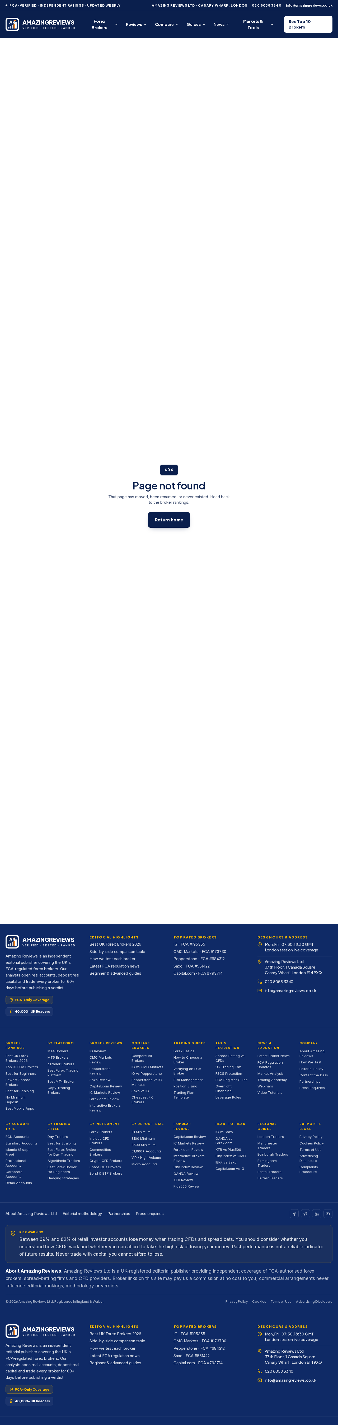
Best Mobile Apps (20, 1108)
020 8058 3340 (266, 5)
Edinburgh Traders (272, 1154)
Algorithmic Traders (64, 1160)
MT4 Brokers (58, 1051)
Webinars (265, 1086)
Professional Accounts (16, 1162)
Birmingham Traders (267, 1162)
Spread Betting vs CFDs (230, 1058)
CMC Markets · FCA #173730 (199, 951)
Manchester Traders (267, 1145)
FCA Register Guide (231, 1080)
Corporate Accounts (14, 1174)
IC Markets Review (105, 1092)
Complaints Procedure (308, 1169)
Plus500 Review (186, 1186)
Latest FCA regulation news (115, 966)
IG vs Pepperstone (147, 1073)
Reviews (134, 24)
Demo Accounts (19, 1183)
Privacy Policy (310, 1136)
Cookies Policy (311, 1143)
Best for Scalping (20, 1091)
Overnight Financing (223, 1088)
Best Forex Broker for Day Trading (62, 1151)
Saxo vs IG (140, 1091)
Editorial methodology (82, 1213)
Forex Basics (183, 1051)
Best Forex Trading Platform (63, 1072)
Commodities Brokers (100, 1151)
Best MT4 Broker (61, 1081)
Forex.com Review (104, 1099)
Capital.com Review (106, 1086)
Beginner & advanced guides (115, 973)
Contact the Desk (313, 1075)
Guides (194, 24)
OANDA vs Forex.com (223, 1140)
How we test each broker (112, 958)
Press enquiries (150, 1213)
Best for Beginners (21, 1073)
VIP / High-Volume (146, 1157)
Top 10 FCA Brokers (22, 1067)
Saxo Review (100, 1080)
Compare (164, 24)
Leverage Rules (228, 1097)
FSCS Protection (228, 1073)
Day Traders (58, 1136)
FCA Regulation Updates (270, 1064)
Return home (169, 519)
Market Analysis (270, 1073)
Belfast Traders (270, 1178)
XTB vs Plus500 (228, 1149)
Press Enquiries (312, 1088)
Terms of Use (310, 1149)
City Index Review (188, 1167)
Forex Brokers (99, 24)
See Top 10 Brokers (300, 24)
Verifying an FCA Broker (187, 1071)
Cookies (259, 1301)
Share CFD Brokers (105, 1167)
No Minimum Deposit (16, 1099)
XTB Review (183, 1180)
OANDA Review (186, 1173)
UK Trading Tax (228, 1067)
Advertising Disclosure (308, 1158)
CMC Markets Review (101, 1059)
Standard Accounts (21, 1143)
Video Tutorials (269, 1092)
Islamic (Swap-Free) (18, 1151)
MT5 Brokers (58, 1057)
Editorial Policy (311, 1069)
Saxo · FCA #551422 (191, 966)
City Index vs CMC (230, 1156)
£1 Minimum (141, 1132)
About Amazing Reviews (312, 1053)
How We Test (310, 1062)
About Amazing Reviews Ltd (31, 1213)
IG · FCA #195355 (189, 944)
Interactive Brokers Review (105, 1107)
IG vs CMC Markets (147, 1067)
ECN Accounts (17, 1136)
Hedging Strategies (63, 1178)
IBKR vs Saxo (226, 1162)
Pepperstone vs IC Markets (147, 1082)
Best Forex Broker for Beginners (62, 1169)
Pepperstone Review (100, 1071)
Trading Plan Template (183, 1094)
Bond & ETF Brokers (106, 1173)
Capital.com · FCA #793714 (198, 973)
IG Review (98, 1051)
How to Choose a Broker (187, 1059)
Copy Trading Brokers (59, 1090)
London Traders (270, 1136)
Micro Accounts (145, 1164)
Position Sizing (185, 1086)
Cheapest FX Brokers (142, 1099)
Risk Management (188, 1080)
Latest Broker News (273, 1056)
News (219, 24)
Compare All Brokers (142, 1058)
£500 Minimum (144, 1145)
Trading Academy (272, 1080)
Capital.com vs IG (229, 1168)
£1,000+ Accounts (147, 1151)
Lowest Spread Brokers (18, 1082)
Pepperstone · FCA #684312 (199, 958)
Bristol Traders (269, 1172)
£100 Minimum (143, 1138)
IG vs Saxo (224, 1132)
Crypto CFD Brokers (106, 1160)
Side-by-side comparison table (117, 951)
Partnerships (309, 1081)
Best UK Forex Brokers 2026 (115, 944)
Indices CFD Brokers (99, 1140)
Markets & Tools (253, 24)
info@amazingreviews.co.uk (309, 5)
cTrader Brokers (61, 1064)
